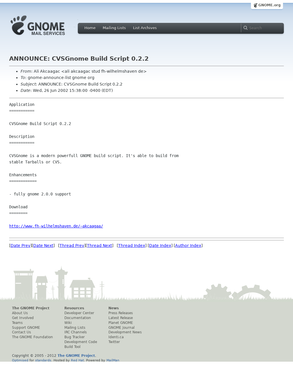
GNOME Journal (121, 328)
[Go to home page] (46, 36)
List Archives (145, 28)
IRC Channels (75, 332)
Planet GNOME (120, 323)
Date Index (160, 245)
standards (43, 360)
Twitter (114, 342)
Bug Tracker (74, 337)
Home (90, 28)
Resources (74, 308)
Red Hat (77, 360)
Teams (17, 323)
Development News (125, 332)
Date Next (43, 245)
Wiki (68, 323)
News (113, 308)
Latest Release (120, 318)
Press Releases (120, 313)
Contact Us (21, 332)
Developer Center (79, 313)
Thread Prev (72, 245)
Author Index (188, 245)
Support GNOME (26, 328)
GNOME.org (269, 5)
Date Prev (20, 245)
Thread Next (99, 245)
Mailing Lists (114, 28)
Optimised (20, 360)
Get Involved (23, 318)
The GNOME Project (31, 308)
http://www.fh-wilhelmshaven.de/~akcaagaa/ (56, 226)
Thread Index (131, 245)
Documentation (77, 318)
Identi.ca (116, 337)
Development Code (80, 342)
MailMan (112, 360)
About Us (20, 313)
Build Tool (72, 347)
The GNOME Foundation (32, 337)
